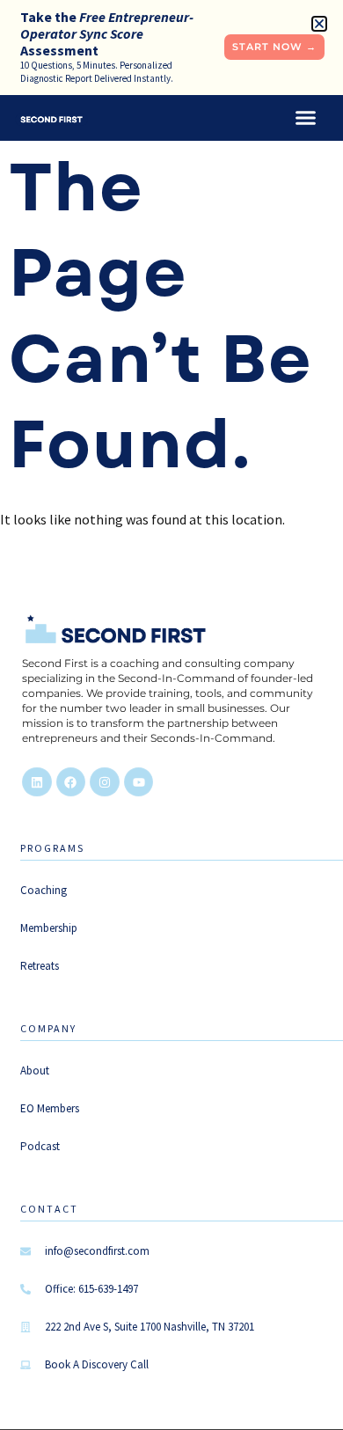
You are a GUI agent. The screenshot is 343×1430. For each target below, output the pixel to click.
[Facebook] (71, 782)
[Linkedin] (37, 782)
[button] (319, 24)
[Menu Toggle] (306, 117)
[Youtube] (139, 782)
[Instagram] (105, 782)
